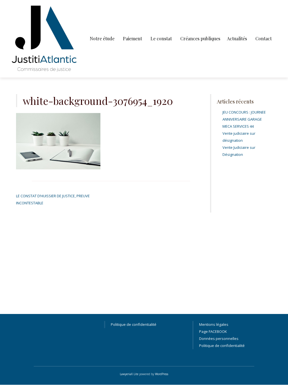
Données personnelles (218, 338)
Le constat (161, 38)
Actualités (237, 38)
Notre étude (102, 38)
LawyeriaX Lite (129, 374)
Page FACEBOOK (213, 331)
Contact (263, 38)
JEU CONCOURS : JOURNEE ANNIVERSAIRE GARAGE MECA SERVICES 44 (244, 119)
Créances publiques (200, 38)
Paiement (132, 38)
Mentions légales (213, 324)
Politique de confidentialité (133, 324)
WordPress (161, 374)
